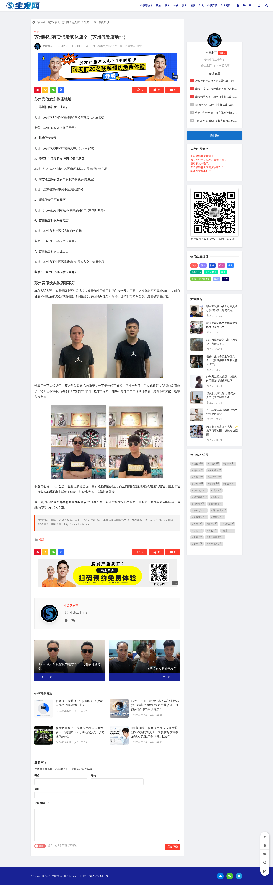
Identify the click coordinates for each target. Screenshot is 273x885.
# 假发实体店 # (215, 537)
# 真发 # (212, 530)
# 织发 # (229, 483)
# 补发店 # (228, 523)
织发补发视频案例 (201, 279)
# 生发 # (216, 497)
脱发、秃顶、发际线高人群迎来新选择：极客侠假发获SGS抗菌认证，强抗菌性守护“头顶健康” (155, 705)
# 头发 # (229, 463)
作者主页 (206, 65)
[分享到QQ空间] (45, 90)
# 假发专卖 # (199, 490)
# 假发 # (197, 463)
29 (161, 715)
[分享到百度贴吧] (61, 90)
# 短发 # (197, 483)
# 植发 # (213, 483)
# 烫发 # (197, 543)
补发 (175, 5)
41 (161, 742)
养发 (184, 5)
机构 (212, 265)
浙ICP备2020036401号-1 (96, 876)
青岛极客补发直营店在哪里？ (207, 167)
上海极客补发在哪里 (202, 156)
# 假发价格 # (199, 497)
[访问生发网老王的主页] (214, 40)
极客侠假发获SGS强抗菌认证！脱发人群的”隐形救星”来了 (216, 80)
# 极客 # (212, 523)
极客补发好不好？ (200, 171)
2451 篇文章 (223, 65)
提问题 (214, 135)
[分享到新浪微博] (37, 90)
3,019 (92, 46)
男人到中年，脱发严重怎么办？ (208, 160)
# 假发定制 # (199, 510)
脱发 (158, 5)
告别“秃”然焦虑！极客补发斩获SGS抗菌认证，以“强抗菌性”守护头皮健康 (216, 112)
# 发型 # (197, 476)
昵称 (38, 775)
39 (85, 742)
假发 (167, 5)
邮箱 (94, 775)
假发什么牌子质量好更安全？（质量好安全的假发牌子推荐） (221, 360)
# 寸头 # (197, 530)
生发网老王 (48, 46)
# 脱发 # (197, 470)
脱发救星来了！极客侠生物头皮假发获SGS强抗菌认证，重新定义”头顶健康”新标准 (80, 732)
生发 (201, 5)
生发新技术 (146, 5)
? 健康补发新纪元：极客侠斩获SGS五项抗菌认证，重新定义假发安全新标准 (216, 120)
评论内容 (39, 803)
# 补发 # (213, 463)
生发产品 (212, 5)
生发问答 (225, 5)
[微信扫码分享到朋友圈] (53, 90)
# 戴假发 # (214, 476)
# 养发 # (197, 523)
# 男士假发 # (218, 510)
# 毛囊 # (197, 537)
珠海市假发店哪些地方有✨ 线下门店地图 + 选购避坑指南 (222, 430)
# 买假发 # (217, 517)
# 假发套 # (198, 503)
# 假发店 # (215, 503)
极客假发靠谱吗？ (200, 163)
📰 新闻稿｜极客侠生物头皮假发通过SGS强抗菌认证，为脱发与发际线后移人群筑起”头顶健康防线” (154, 732)
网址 (37, 789)
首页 (50, 22)
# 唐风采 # (214, 470)
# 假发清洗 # (214, 543)
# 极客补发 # (199, 517)
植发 (192, 5)
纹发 (223, 272)
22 (85, 711)
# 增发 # (216, 490)
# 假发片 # (228, 530)
